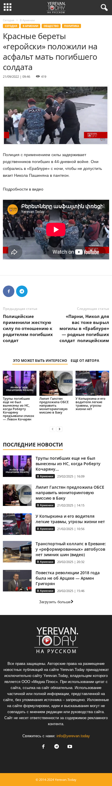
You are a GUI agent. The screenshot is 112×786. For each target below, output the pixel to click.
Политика (71, 26)
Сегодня (8, 20)
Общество (51, 26)
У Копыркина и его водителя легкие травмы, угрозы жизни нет (90, 403)
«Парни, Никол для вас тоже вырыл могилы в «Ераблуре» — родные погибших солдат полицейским (84, 328)
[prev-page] (52, 429)
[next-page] (59, 429)
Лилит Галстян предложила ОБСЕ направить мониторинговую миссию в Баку (54, 405)
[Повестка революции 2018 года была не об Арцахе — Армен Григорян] (17, 580)
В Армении (30, 26)
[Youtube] (69, 747)
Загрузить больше (55, 602)
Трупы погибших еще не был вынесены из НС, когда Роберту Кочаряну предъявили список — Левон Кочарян (18, 408)
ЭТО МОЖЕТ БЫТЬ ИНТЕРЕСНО (40, 360)
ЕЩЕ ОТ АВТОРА (85, 360)
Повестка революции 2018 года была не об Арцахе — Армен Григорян (68, 578)
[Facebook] (8, 291)
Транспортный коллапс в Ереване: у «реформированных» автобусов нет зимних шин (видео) (71, 549)
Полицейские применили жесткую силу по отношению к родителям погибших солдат (28, 328)
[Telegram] (22, 291)
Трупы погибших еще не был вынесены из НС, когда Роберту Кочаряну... (68, 463)
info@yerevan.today (73, 736)
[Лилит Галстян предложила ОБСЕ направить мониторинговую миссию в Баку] (56, 383)
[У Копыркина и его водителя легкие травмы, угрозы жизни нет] (92, 383)
